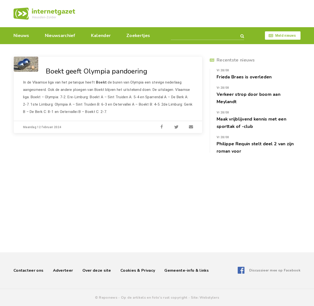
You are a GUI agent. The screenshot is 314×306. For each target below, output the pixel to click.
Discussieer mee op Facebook (275, 270)
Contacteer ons (28, 270)
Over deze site (96, 270)
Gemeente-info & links (186, 270)
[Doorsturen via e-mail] (191, 127)
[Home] (44, 14)
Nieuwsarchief (60, 35)
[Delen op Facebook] (162, 127)
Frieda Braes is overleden (244, 77)
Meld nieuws (285, 35)
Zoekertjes (138, 35)
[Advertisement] (191, 13)
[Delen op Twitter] (176, 127)
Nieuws (21, 35)
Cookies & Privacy (137, 270)
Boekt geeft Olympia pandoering (96, 71)
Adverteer (63, 270)
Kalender (101, 35)
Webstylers (209, 297)
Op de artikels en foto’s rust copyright (154, 297)
